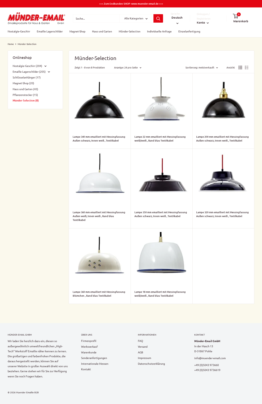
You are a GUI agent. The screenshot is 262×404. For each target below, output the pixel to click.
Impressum (144, 358)
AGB (140, 352)
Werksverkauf (89, 346)
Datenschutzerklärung (151, 363)
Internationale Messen (94, 363)
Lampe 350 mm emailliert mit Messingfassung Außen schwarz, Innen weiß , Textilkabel (160, 214)
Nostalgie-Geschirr (19, 31)
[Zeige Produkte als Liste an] (246, 67)
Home (11, 43)
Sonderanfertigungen (94, 358)
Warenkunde (88, 352)
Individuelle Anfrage (159, 31)
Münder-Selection (129, 31)
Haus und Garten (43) (25, 89)
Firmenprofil (88, 340)
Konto (201, 23)
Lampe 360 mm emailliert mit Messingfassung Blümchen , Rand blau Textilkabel (99, 293)
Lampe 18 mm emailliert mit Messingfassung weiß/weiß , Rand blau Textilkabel (160, 293)
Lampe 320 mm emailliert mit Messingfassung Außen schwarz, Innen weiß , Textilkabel (222, 214)
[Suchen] (158, 18)
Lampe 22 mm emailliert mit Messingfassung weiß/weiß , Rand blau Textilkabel (160, 138)
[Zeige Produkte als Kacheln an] (240, 67)
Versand (142, 346)
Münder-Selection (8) (26, 100)
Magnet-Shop (77, 31)
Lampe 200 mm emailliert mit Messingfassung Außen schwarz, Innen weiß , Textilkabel (222, 138)
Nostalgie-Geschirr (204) (28, 65)
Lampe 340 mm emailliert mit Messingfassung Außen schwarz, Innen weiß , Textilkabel (99, 138)
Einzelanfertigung (189, 31)
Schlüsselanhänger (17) (27, 77)
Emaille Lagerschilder (50, 31)
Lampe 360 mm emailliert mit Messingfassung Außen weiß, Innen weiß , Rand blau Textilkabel (99, 216)
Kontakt (86, 369)
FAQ (140, 340)
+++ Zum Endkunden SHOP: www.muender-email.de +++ (131, 3)
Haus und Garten (102, 31)
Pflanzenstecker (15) (25, 94)
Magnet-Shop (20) (23, 83)
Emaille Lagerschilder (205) (29, 71)
